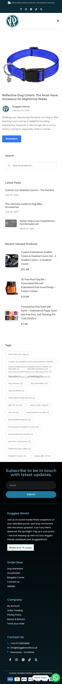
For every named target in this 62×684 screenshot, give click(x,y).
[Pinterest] (31, 9)
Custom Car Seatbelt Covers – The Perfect (29, 190)
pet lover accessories (19, 441)
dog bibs (13, 369)
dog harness (15, 383)
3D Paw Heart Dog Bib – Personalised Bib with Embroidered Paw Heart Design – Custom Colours (38, 285)
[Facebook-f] (21, 9)
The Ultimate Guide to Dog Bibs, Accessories (24, 205)
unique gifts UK (42, 456)
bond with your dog (18, 354)
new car (13, 412)
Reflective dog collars (19, 448)
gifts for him (15, 405)
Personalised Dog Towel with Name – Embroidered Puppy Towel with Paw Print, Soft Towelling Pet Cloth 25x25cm (39, 312)
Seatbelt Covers (17, 456)
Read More (12, 138)
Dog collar (14, 376)
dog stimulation (39, 383)
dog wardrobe (16, 390)
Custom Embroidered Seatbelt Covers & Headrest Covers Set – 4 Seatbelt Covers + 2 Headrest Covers (38, 258)
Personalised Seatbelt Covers (23, 427)
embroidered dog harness (21, 398)
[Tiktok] (36, 9)
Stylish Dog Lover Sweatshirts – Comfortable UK (38, 222)
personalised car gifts (38, 412)
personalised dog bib (19, 419)
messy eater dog (39, 405)
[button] (58, 21)
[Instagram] (26, 9)
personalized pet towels (20, 434)
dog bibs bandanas (37, 369)
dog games (35, 376)
